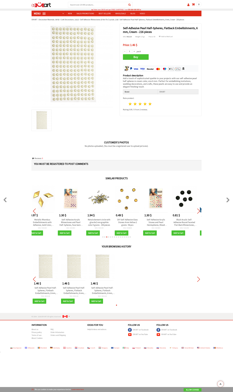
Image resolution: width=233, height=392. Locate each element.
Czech (93, 348)
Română (44, 348)
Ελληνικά (31, 348)
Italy (127, 348)
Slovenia (163, 348)
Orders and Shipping (58, 335)
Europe (116, 348)
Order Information (57, 332)
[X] (33, 389)
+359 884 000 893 (133, 10)
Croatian (81, 348)
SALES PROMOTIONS (85, 13)
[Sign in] (188, 5)
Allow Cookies (192, 390)
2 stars (135, 103)
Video (142, 13)
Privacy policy (37, 332)
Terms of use (37, 335)
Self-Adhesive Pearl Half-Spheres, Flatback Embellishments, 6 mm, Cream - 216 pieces (45, 290)
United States (205, 348)
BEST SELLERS (105, 13)
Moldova (220, 348)
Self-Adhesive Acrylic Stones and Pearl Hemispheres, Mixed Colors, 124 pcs (130, 222)
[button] (198, 211)
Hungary (105, 348)
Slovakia (150, 348)
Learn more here (77, 389)
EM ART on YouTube (140, 334)
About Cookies (37, 338)
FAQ (52, 329)
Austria (68, 348)
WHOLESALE (120, 13)
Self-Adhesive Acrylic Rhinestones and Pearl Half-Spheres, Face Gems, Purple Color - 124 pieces (45, 222)
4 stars (145, 103)
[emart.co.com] (41, 4)
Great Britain (189, 348)
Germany (56, 348)
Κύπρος (175, 348)
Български (17, 348)
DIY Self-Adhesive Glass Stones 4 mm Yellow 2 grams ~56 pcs (102, 222)
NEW (70, 13)
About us (35, 329)
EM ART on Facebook (141, 329)
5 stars (150, 103)
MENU (37, 13)
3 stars (140, 103)
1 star (130, 103)
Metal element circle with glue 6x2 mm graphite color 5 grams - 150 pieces (74, 222)
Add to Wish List (167, 36)
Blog (132, 13)
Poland (138, 348)
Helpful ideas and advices (96, 329)
